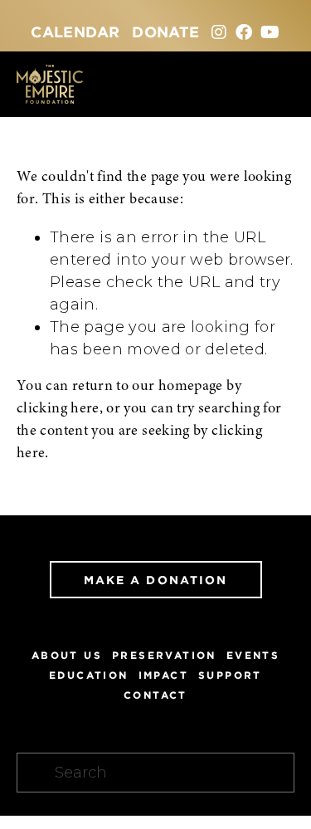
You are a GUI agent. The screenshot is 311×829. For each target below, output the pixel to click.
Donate (165, 31)
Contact (155, 695)
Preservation (164, 655)
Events (252, 655)
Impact (163, 675)
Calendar (75, 31)
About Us (67, 655)
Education (89, 675)
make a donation (156, 579)
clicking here (58, 409)
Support (230, 675)
